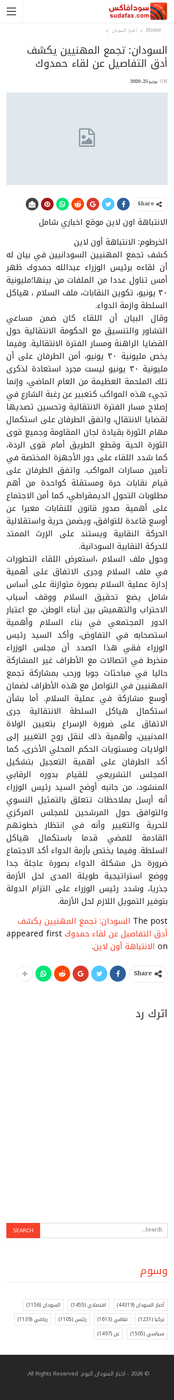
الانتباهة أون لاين (124, 946)
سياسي (147, 1333)
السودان (43, 1305)
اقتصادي (88, 1305)
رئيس (72, 1319)
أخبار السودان (140, 1305)
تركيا (151, 1319)
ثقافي (112, 1319)
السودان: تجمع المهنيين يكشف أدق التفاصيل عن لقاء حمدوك (93, 928)
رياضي (32, 1319)
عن (108, 1333)
